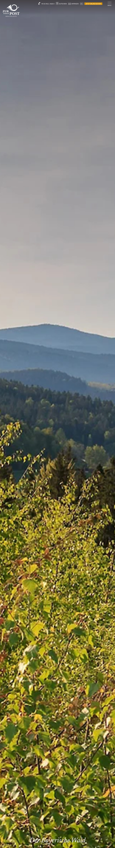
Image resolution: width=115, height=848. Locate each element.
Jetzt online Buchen (93, 4)
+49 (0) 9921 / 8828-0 (47, 4)
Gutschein (63, 4)
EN (81, 4)
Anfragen (75, 4)
